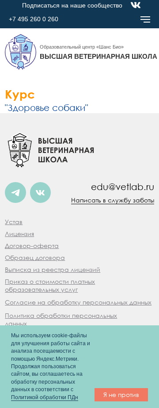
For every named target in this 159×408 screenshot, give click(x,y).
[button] (19, 233)
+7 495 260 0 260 (33, 19)
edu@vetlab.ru (122, 186)
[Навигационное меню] (145, 19)
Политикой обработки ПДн (44, 397)
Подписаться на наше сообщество (72, 5)
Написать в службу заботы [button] (112, 200)
